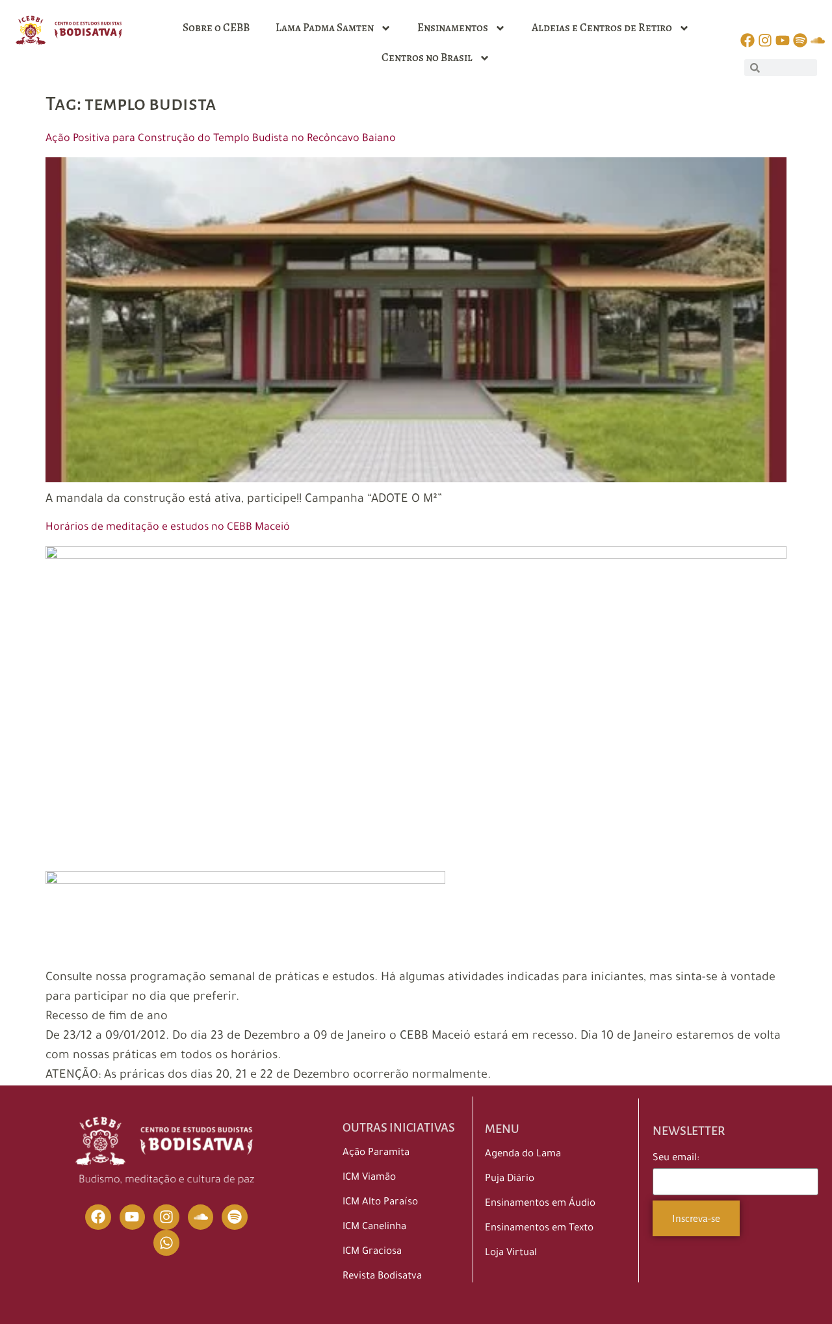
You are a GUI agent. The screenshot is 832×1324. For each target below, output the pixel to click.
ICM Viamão (369, 1178)
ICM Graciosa (372, 1252)
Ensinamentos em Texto (539, 1228)
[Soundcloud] (201, 1217)
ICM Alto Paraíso (380, 1202)
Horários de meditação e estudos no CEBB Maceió (168, 528)
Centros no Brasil (427, 57)
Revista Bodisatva (382, 1276)
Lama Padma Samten (325, 27)
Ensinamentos (452, 27)
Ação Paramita (376, 1153)
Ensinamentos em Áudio (540, 1204)
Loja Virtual (511, 1253)
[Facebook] (98, 1217)
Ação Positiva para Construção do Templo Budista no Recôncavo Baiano (221, 139)
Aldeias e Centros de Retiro (602, 27)
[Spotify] (235, 1217)
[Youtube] (133, 1217)
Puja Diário (509, 1179)
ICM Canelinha (374, 1227)
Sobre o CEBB (216, 27)
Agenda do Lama (523, 1154)
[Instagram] (166, 1217)
